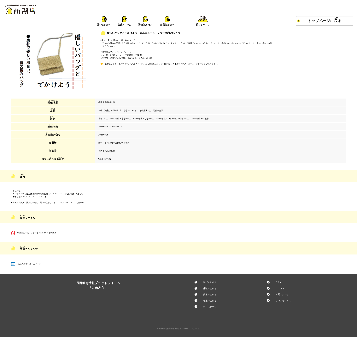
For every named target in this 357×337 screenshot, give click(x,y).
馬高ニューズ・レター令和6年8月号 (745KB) (36, 233)
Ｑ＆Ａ (278, 282)
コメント (279, 288)
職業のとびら (209, 300)
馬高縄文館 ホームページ (29, 264)
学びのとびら (209, 282)
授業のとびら (209, 294)
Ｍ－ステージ (209, 307)
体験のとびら (209, 288)
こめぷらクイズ (283, 300)
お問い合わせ (282, 294)
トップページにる (325, 21)
